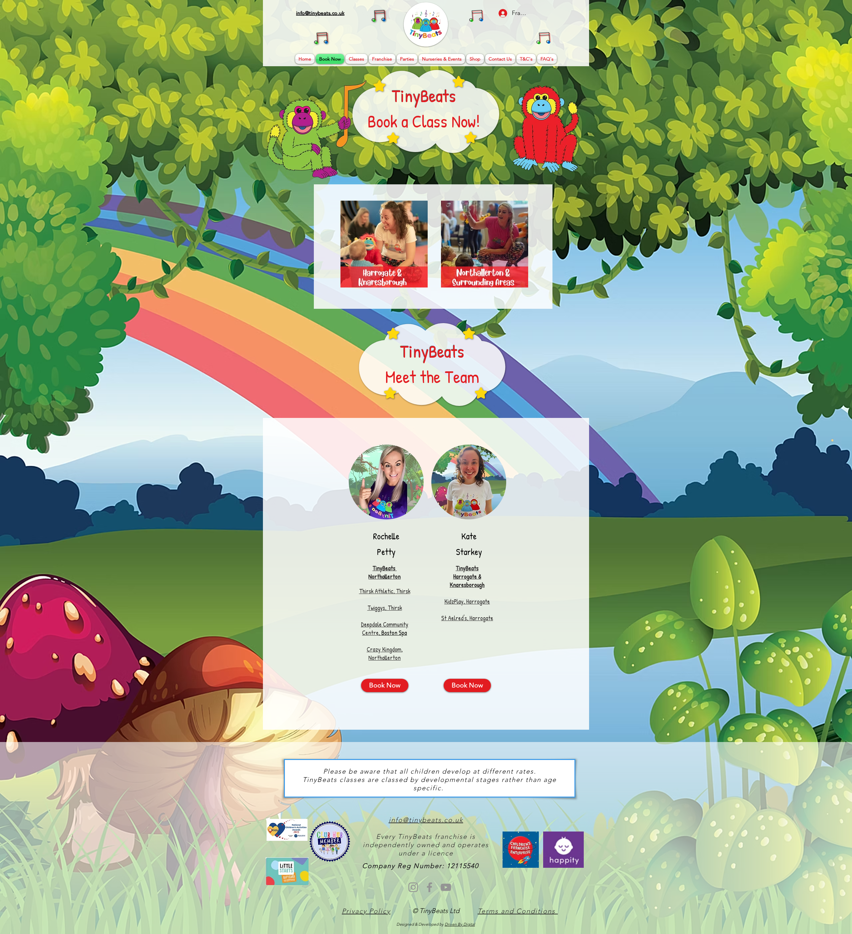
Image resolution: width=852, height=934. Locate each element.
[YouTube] (445, 887)
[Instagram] (413, 887)
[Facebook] (429, 887)
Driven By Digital (460, 924)
